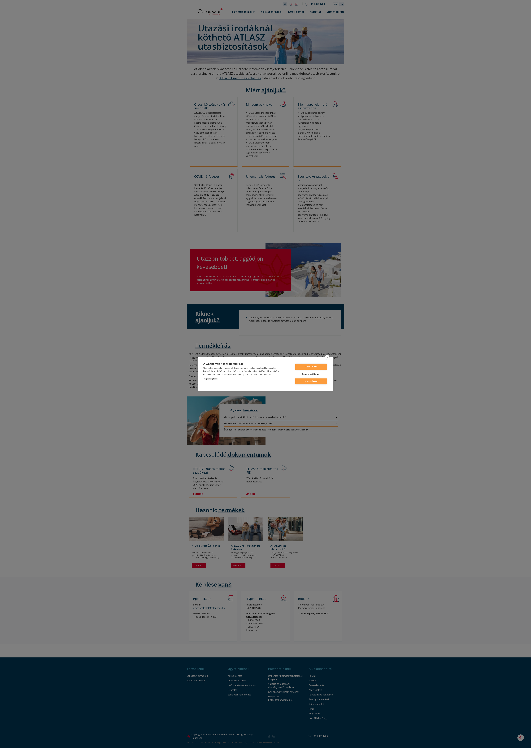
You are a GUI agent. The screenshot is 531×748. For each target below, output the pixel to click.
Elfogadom (311, 367)
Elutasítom (311, 381)
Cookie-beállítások (311, 374)
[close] (327, 357)
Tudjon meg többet (210, 379)
